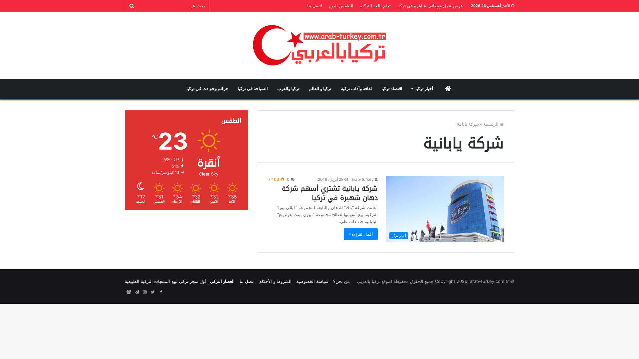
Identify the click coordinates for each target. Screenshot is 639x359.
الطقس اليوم (341, 5)
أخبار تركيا (424, 88)
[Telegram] (137, 292)
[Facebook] (161, 292)
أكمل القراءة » (361, 234)
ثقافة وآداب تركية (356, 88)
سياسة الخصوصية (312, 281)
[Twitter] (153, 292)
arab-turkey (363, 179)
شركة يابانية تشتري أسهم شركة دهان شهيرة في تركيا (330, 193)
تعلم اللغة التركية (375, 5)
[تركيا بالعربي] (319, 45)
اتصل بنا (314, 5)
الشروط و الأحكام (275, 281)
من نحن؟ (341, 281)
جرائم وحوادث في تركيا (207, 88)
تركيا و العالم (320, 88)
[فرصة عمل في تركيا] (129, 292)
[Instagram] (145, 292)
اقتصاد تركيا (391, 88)
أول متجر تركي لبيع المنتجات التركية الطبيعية (165, 281)
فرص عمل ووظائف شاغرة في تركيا (430, 5)
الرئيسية (491, 124)
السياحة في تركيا (253, 88)
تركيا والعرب (288, 88)
